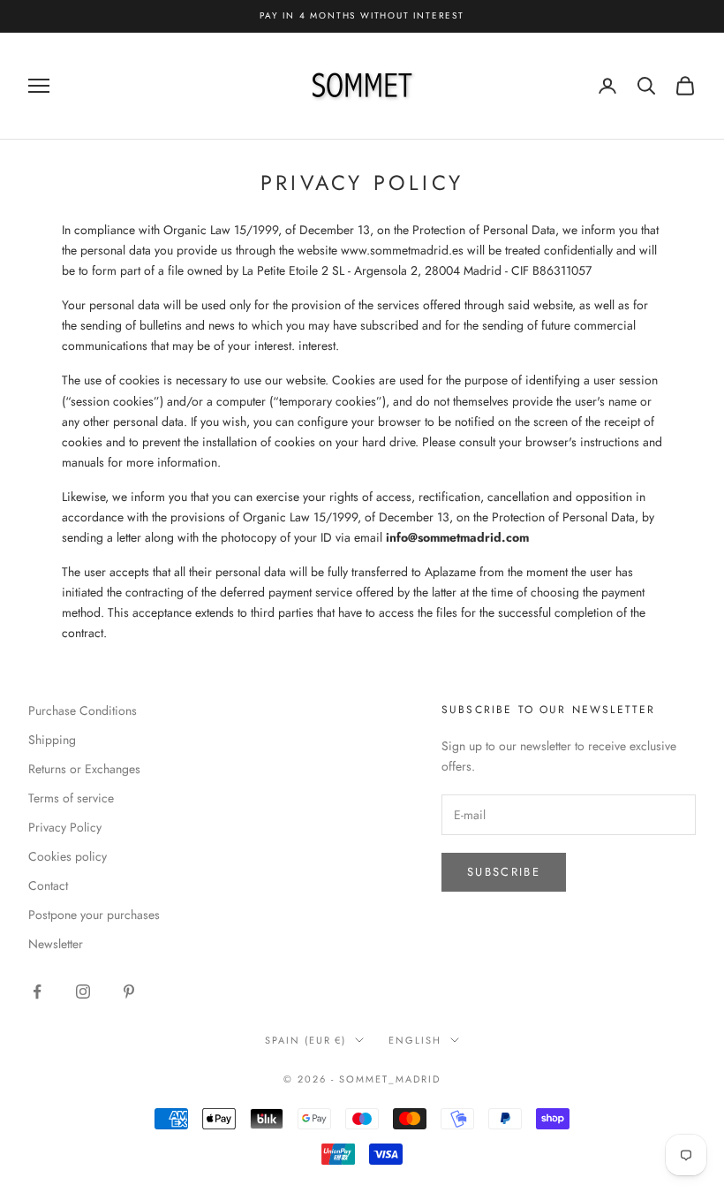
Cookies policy (67, 856)
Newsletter (55, 944)
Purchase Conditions (82, 710)
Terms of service (71, 798)
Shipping (52, 739)
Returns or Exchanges (84, 769)
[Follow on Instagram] (83, 991)
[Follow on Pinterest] (129, 991)
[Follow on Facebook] (37, 991)
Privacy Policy (65, 827)
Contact (48, 885)
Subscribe (503, 871)
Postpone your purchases (94, 914)
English (414, 1040)
